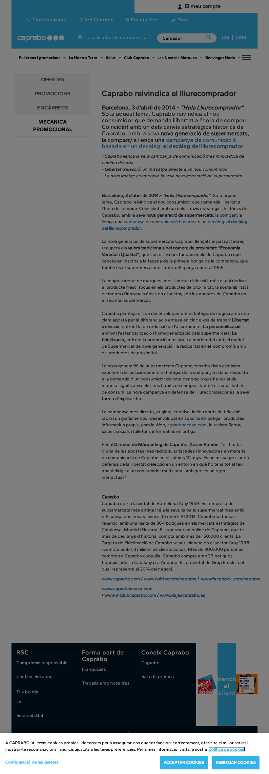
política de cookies (227, 749)
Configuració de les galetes (32, 762)
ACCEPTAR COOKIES (184, 762)
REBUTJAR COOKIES (236, 762)
